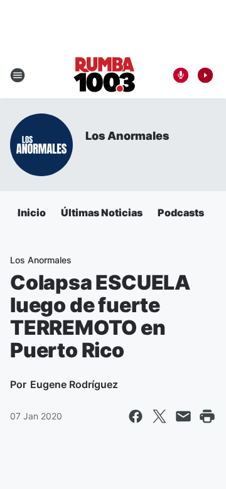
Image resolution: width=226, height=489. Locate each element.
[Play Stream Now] (205, 75)
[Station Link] (104, 75)
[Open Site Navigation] (17, 75)
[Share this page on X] (159, 416)
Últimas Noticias (102, 212)
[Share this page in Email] (183, 416)
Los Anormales (127, 135)
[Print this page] (207, 416)
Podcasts (181, 212)
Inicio (32, 212)
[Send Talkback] (180, 75)
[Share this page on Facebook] (135, 416)
